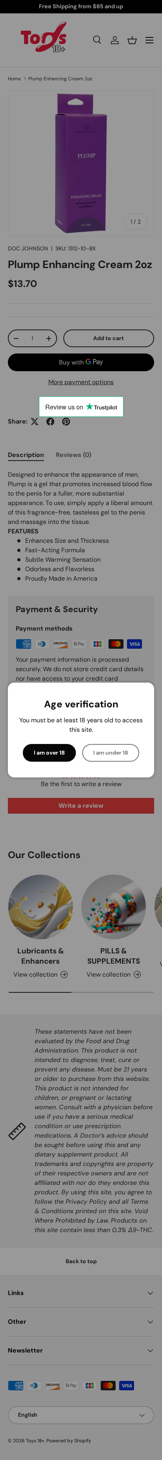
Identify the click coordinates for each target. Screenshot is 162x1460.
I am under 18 (110, 752)
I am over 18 (49, 752)
